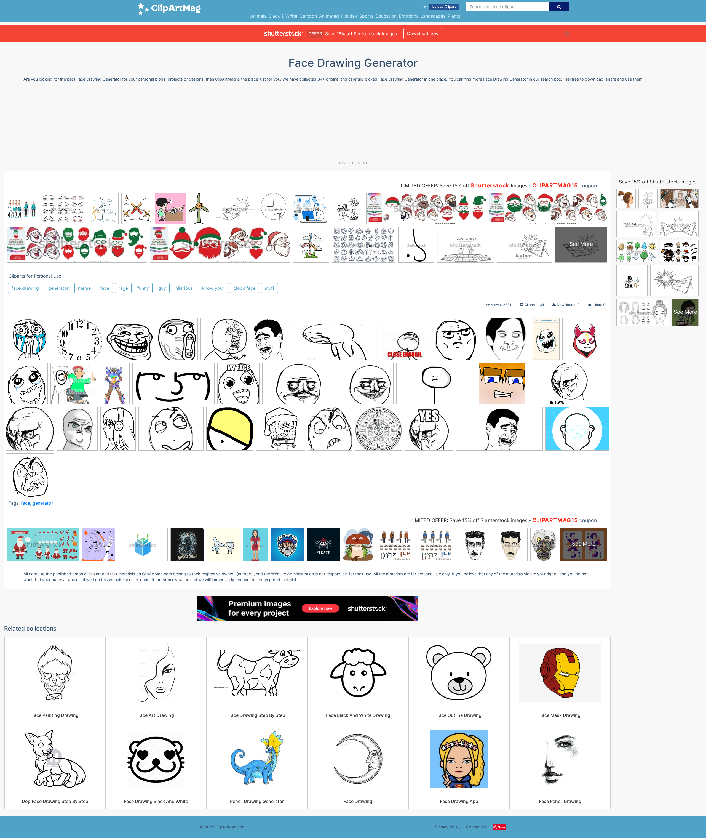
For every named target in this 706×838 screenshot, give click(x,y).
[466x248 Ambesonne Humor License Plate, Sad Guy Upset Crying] (334, 342)
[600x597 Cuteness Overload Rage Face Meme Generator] (29, 341)
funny (143, 288)
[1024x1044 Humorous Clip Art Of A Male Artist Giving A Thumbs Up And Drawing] (73, 386)
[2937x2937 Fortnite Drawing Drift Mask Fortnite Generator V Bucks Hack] (586, 341)
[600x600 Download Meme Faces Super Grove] (506, 341)
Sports (366, 16)
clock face (244, 288)
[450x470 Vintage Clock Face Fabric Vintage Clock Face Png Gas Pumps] (378, 431)
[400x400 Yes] (429, 431)
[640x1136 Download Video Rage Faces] (546, 341)
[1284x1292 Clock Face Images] (79, 341)
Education (386, 16)
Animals (258, 16)
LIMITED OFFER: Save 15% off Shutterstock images (469, 520)
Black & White (283, 16)
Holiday (349, 16)
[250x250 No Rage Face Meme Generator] (30, 431)
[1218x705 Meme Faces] (436, 386)
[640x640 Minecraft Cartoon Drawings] (502, 386)
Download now (422, 33)
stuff (269, 288)
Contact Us (476, 826)
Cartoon (308, 16)
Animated (329, 16)
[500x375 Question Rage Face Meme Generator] (171, 431)
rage (123, 288)
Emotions (408, 16)
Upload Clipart (444, 6)
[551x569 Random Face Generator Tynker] (230, 431)
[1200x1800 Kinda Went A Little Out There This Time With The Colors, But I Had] (114, 386)
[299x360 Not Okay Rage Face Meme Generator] (77, 431)
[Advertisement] (353, 123)
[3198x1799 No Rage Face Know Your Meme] (568, 386)
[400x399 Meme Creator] (370, 386)
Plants (454, 16)
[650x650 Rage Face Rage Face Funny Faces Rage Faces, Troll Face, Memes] (30, 478)
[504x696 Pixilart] (118, 431)
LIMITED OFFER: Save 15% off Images (464, 185)
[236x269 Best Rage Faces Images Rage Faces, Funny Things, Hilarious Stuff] (176, 341)
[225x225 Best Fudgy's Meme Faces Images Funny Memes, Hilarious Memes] (224, 341)
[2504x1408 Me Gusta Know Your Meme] (303, 386)
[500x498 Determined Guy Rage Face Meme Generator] (456, 341)
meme (84, 288)
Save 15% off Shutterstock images (658, 182)
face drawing (25, 288)
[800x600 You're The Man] (577, 430)
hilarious (184, 288)
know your (213, 288)
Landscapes (433, 16)
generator (58, 288)
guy (162, 288)
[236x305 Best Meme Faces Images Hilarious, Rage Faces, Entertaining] (269, 341)
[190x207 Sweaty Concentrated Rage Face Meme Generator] (330, 431)
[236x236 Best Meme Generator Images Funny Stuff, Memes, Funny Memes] (129, 341)
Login (423, 6)
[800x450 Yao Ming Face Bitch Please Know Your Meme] (499, 431)
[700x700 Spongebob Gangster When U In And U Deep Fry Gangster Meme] (280, 431)
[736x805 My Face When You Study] (238, 386)
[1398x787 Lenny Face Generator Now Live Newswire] (173, 386)
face (104, 288)
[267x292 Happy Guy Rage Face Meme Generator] (26, 386)
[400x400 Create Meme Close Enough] (405, 341)
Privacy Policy (448, 826)
